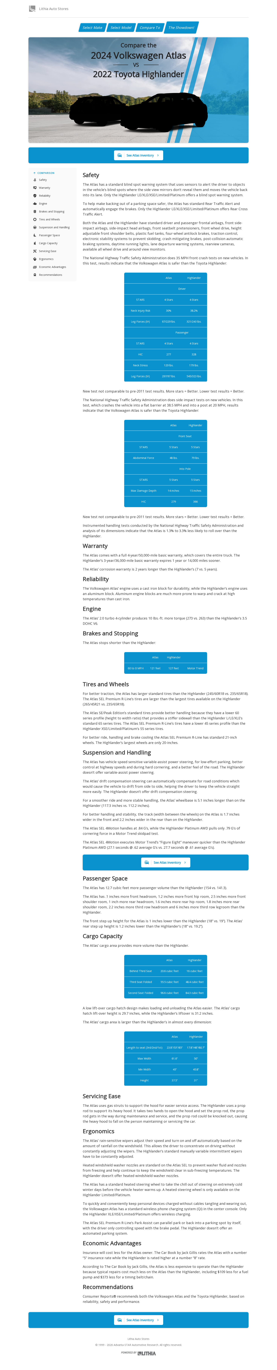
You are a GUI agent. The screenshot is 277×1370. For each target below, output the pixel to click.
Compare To (150, 27)
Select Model (121, 27)
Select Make (92, 27)
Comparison (45, 173)
